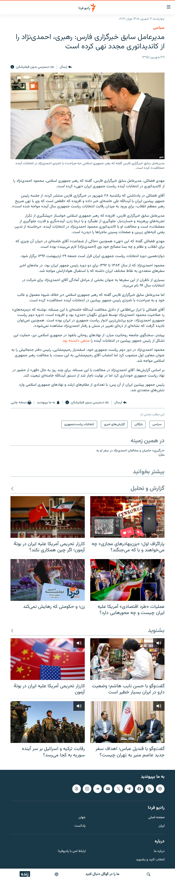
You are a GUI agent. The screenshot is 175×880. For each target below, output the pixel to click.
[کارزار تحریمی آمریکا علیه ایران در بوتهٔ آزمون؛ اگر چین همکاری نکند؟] (47, 517)
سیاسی (159, 28)
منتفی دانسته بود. (76, 341)
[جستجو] (148, 874)
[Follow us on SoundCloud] (97, 788)
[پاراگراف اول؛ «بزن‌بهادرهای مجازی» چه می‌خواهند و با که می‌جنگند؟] (127, 517)
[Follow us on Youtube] (107, 788)
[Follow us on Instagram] (87, 788)
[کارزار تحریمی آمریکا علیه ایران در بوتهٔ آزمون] (47, 659)
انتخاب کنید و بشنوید (150, 859)
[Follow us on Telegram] (128, 788)
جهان (82, 817)
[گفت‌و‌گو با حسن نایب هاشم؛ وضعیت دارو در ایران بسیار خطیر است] (127, 659)
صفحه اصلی (156, 817)
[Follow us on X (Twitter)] (118, 788)
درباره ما (159, 851)
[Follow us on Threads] (76, 788)
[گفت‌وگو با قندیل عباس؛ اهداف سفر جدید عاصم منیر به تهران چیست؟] (127, 722)
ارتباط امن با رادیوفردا (72, 851)
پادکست (80, 826)
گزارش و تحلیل (148, 488)
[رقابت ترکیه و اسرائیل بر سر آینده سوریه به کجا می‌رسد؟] (47, 722)
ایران (162, 826)
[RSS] (149, 788)
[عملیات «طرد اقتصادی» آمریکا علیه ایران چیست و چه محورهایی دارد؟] (127, 580)
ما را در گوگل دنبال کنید (102, 874)
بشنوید (156, 630)
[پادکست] (56, 874)
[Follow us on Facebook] (139, 788)
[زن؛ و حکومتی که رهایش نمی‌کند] (47, 580)
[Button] (66, 67)
